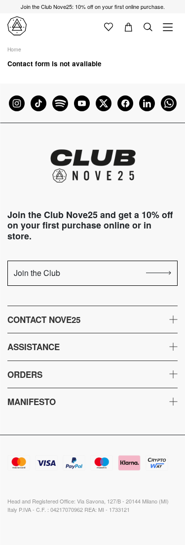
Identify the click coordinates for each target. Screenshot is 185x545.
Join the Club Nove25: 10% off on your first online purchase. (93, 6)
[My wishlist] (108, 26)
